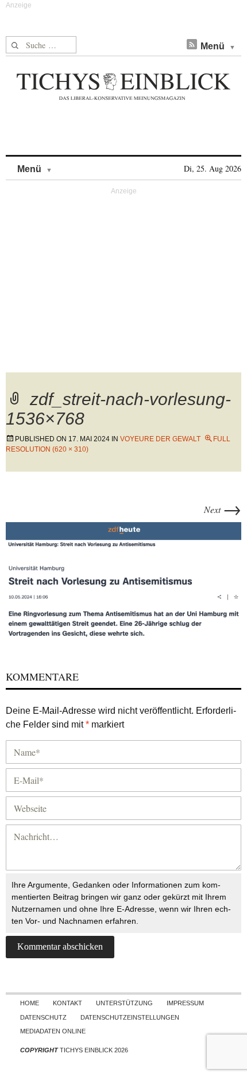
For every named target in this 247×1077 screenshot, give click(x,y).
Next (222, 509)
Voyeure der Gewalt (160, 439)
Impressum (185, 1003)
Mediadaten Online (53, 1031)
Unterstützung (124, 1003)
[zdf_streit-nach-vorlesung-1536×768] (123, 579)
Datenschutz (43, 1017)
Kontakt (67, 1003)
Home (29, 1003)
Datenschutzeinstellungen (129, 1017)
